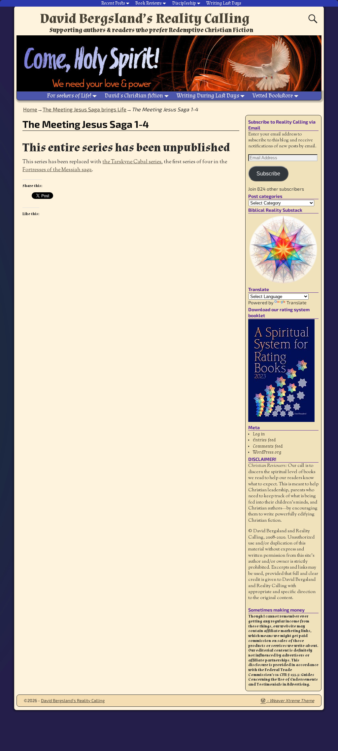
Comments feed (268, 446)
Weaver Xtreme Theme (292, 700)
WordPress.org (267, 452)
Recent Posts (113, 3)
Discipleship (184, 3)
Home (30, 109)
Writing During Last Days (208, 95)
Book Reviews (148, 3)
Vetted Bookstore (273, 95)
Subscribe (268, 173)
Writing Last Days (223, 3)
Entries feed (264, 440)
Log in (259, 434)
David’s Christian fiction (134, 95)
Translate (297, 302)
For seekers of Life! (69, 95)
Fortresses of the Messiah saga (57, 170)
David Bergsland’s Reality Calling (145, 18)
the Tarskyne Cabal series (131, 162)
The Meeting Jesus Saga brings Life (84, 109)
